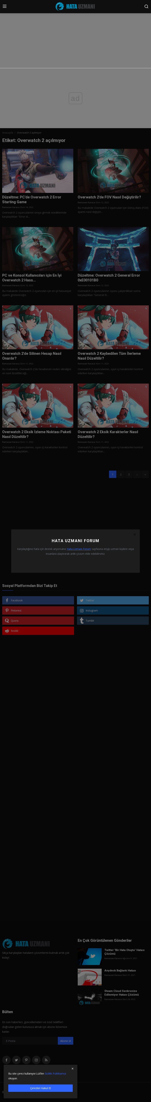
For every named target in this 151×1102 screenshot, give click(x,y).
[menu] (4, 6)
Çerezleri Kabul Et (40, 1088)
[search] (146, 6)
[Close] (134, 534)
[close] (73, 1069)
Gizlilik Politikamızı (55, 1073)
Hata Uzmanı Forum (79, 549)
